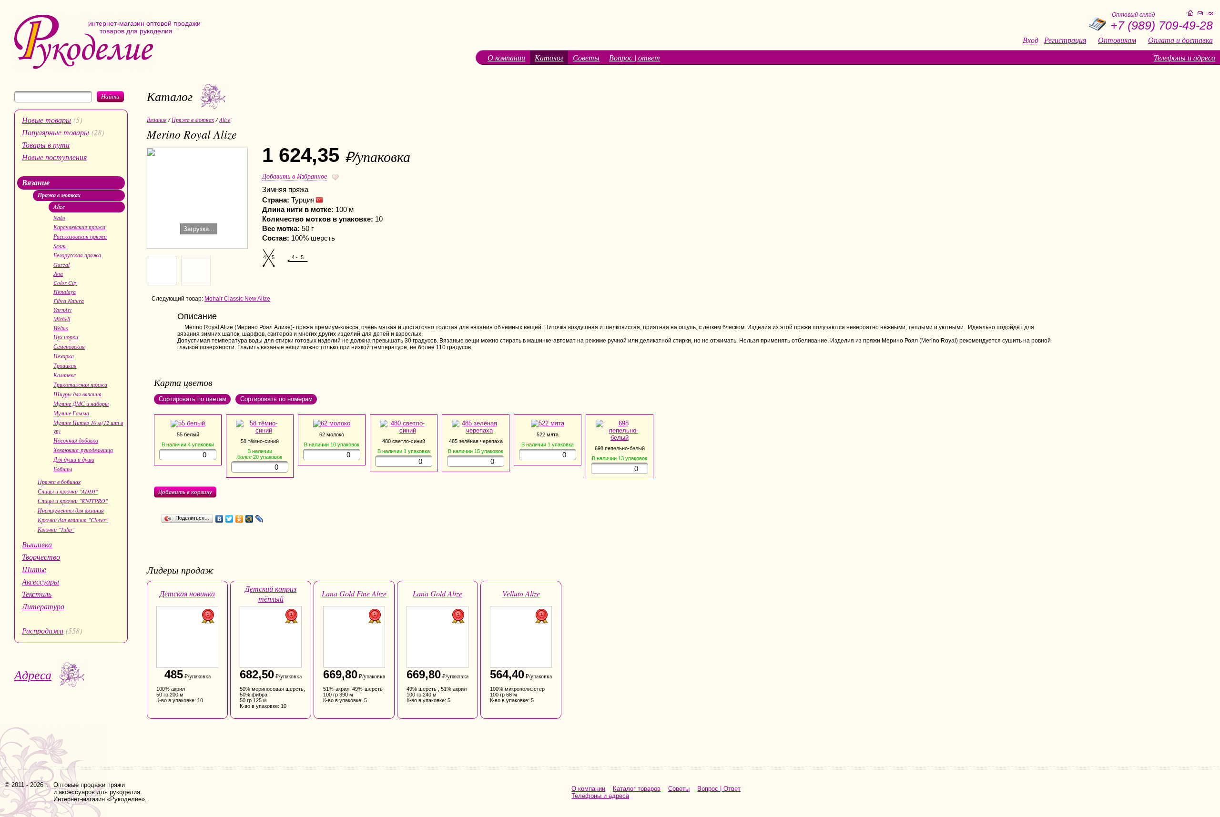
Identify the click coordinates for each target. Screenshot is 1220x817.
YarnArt (62, 309)
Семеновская (69, 346)
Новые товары (46, 120)
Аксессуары (40, 581)
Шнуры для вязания (77, 394)
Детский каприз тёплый (270, 594)
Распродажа (42, 630)
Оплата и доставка (1180, 40)
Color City (65, 282)
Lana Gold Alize (437, 593)
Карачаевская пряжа (79, 227)
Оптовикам (1117, 40)
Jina (58, 273)
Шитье (34, 569)
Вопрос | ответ (634, 57)
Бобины (62, 469)
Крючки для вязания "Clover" (73, 520)
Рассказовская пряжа (80, 236)
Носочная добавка (75, 440)
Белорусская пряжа (77, 255)
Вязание (36, 182)
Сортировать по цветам (192, 399)
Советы (586, 57)
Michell (61, 319)
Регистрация (1065, 40)
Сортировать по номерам (276, 399)
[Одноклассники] (239, 519)
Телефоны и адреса (1184, 57)
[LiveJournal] (259, 519)
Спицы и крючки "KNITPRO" (73, 500)
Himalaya (64, 291)
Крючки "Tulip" (56, 529)
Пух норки (65, 337)
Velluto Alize (521, 593)
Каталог (549, 57)
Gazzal (61, 264)
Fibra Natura (68, 300)
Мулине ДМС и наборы (81, 403)
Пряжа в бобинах (59, 481)
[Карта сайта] (1210, 13)
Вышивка (37, 544)
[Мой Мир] (249, 519)
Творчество (41, 557)
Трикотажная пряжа (80, 384)
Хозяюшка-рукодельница (83, 450)
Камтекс (64, 375)
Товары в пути (46, 145)
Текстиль (36, 594)
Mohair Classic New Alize (237, 298)
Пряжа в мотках (59, 195)
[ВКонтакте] (219, 519)
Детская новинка (187, 593)
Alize (59, 206)
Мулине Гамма (71, 413)
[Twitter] (229, 519)
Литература (43, 606)
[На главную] (83, 67)
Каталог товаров (637, 788)
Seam (59, 246)
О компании (506, 57)
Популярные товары (55, 132)
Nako (59, 218)
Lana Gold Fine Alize (354, 593)
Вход (1030, 40)
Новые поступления (54, 157)
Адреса (32, 674)
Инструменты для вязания (71, 510)
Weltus (60, 328)
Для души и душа (73, 459)
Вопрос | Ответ (719, 788)
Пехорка (63, 356)
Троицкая (65, 365)
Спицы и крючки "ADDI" (68, 491)
